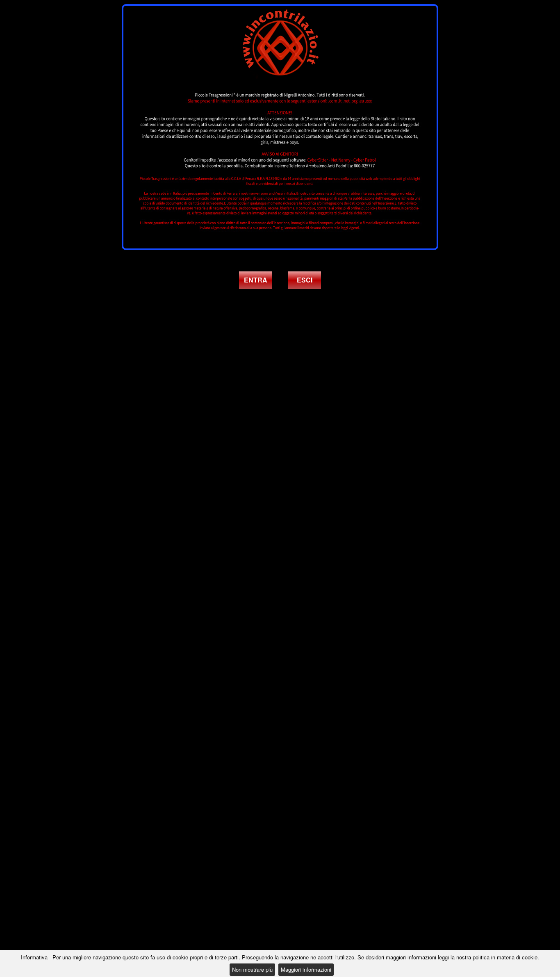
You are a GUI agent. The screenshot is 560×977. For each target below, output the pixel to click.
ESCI (304, 280)
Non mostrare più (252, 969)
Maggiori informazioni (306, 969)
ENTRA (255, 280)
